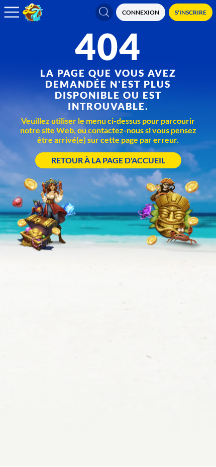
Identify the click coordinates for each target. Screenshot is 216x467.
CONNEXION (140, 12)
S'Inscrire (190, 12)
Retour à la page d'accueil (108, 160)
